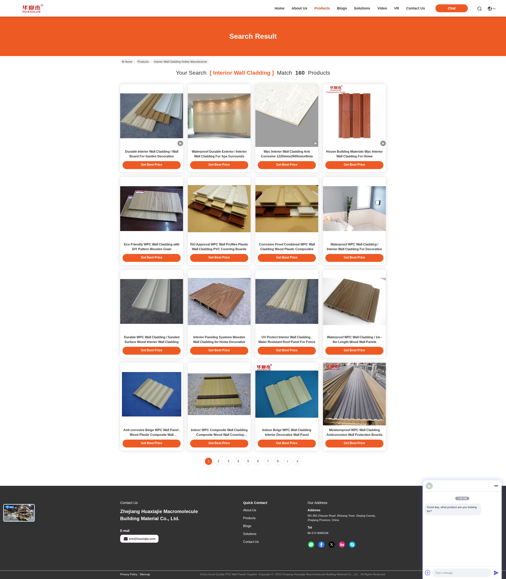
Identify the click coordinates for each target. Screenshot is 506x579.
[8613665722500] (311, 544)
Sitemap (145, 574)
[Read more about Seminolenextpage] (287, 461)
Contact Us (251, 541)
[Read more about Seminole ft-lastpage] (297, 461)
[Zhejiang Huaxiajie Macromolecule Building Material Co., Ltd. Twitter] (331, 544)
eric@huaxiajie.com (142, 538)
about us (299, 8)
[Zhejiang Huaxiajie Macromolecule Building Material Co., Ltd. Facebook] (321, 544)
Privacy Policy (128, 574)
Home (279, 8)
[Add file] (427, 572)
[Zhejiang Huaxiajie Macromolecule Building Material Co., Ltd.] (31, 8)
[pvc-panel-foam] (352, 544)
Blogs (247, 526)
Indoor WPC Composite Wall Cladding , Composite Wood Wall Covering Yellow (219, 434)
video (382, 8)
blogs (342, 8)
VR (396, 8)
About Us (249, 510)
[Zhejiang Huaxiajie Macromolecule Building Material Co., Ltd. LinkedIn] (342, 544)
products (322, 8)
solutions (362, 8)
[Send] (496, 572)
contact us (415, 8)
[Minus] (496, 485)
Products (143, 61)
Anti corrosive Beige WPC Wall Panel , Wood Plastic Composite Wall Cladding (151, 434)
